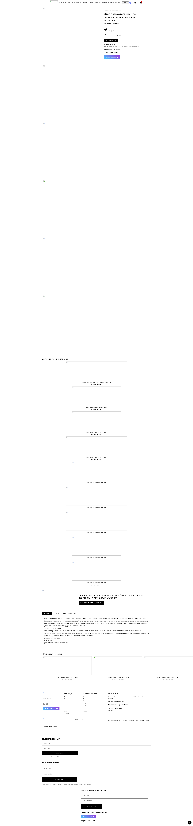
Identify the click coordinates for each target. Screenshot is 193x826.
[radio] (105, 31)
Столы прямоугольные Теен (127, 9)
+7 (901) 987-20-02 (111, 52)
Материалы (85, 2)
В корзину (119, 35)
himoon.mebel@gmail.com (118, 705)
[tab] (47, 613)
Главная (61, 2)
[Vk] (130, 3)
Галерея (118, 2)
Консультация (76, 2)
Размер (106, 28)
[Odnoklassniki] (47, 704)
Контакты (111, 2)
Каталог (67, 2)
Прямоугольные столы (114, 9)
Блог (91, 2)
